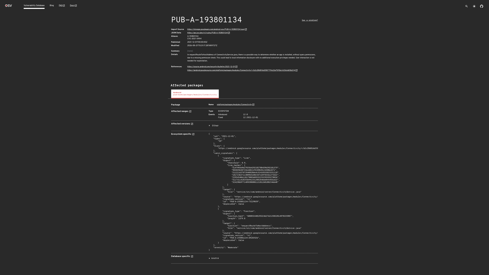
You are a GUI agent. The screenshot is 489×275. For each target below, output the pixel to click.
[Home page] (8, 6)
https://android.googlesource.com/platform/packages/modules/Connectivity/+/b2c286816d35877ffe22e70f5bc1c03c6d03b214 (241, 70)
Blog (52, 5)
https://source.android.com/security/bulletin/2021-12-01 (211, 67)
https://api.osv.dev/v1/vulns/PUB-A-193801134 (207, 33)
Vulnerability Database (34, 5)
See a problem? (310, 20)
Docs (72, 5)
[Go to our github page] (481, 6)
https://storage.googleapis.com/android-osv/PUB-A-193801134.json (215, 29)
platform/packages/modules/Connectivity (234, 105)
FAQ (60, 5)
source (215, 258)
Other (215, 126)
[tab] (195, 94)
